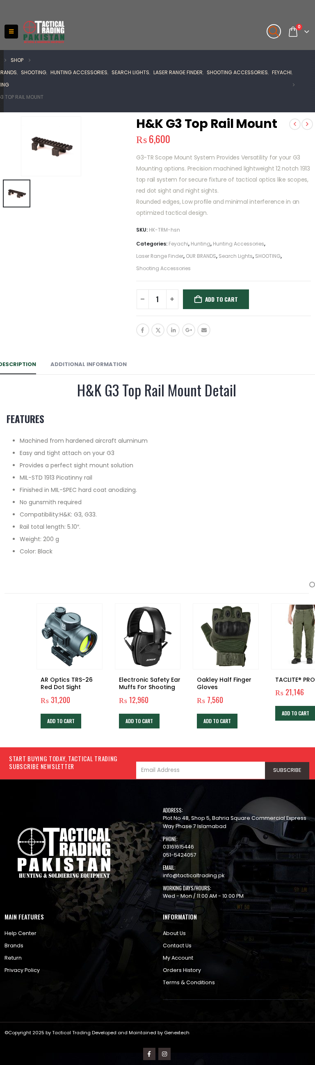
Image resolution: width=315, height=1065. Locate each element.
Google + (188, 330)
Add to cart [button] (61, 720)
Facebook (142, 330)
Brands (14, 945)
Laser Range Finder (159, 256)
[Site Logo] (43, 32)
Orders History (182, 970)
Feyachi (178, 243)
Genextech (176, 1032)
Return (13, 957)
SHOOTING (268, 256)
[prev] (295, 124)
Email (203, 330)
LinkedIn (173, 330)
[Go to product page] (69, 636)
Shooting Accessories (163, 268)
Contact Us (177, 945)
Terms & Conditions (189, 982)
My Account (178, 957)
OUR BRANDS (201, 256)
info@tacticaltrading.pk (193, 875)
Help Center (21, 933)
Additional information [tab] (88, 364)
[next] (307, 124)
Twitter (157, 330)
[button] (11, 32)
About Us (174, 933)
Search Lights (236, 256)
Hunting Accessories (238, 243)
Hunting (200, 243)
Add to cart (221, 299)
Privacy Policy (22, 970)
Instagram (164, 1054)
